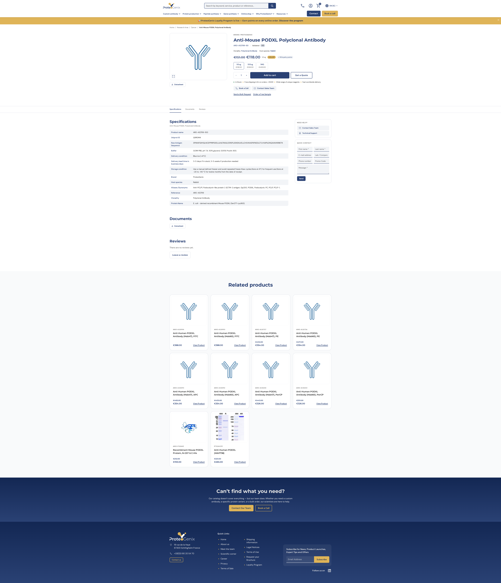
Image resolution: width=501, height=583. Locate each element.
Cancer (193, 27)
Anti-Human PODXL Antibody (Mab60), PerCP (310, 393)
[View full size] (173, 76)
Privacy (224, 563)
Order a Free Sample (262, 94)
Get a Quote (301, 75)
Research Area (182, 27)
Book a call (329, 13)
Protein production (191, 14)
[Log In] (310, 5)
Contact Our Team (241, 508)
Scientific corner (228, 554)
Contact (313, 13)
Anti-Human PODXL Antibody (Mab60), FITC (226, 335)
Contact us (176, 560)
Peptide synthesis (211, 14)
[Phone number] (303, 5)
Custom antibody (170, 14)
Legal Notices (252, 547)
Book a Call (263, 508)
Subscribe (322, 559)
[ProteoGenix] (171, 6)
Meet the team (228, 549)
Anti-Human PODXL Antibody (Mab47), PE (267, 335)
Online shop (246, 14)
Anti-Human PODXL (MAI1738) (225, 451)
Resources (281, 14)
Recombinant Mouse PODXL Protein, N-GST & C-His (188, 451)
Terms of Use (252, 552)
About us (225, 544)
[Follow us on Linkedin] (329, 571)
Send (301, 178)
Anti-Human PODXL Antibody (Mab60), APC (226, 393)
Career (224, 558)
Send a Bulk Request (242, 94)
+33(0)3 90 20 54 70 (184, 553)
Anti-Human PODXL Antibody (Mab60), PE (308, 335)
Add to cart (270, 75)
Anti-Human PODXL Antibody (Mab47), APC (185, 393)
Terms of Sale (227, 568)
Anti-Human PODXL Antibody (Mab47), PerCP (268, 393)
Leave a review (180, 255)
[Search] (272, 6)
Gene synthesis (230, 14)
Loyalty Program (254, 564)
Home (172, 27)
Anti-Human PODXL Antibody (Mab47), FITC (185, 335)
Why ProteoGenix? (264, 14)
